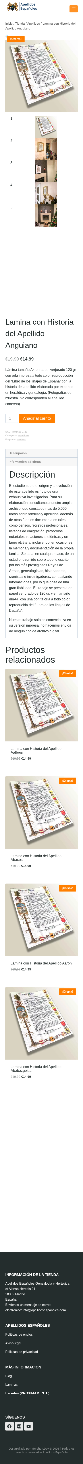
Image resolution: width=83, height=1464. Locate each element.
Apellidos (23, 435)
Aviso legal (13, 1343)
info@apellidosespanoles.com (44, 1310)
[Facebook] (9, 1426)
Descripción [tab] (18, 453)
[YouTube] (28, 1426)
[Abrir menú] (73, 8)
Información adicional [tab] (25, 461)
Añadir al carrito (37, 418)
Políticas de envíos (19, 1334)
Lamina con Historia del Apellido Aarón (41, 963)
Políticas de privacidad (21, 1352)
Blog (8, 1376)
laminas (21, 439)
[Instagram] (19, 1426)
